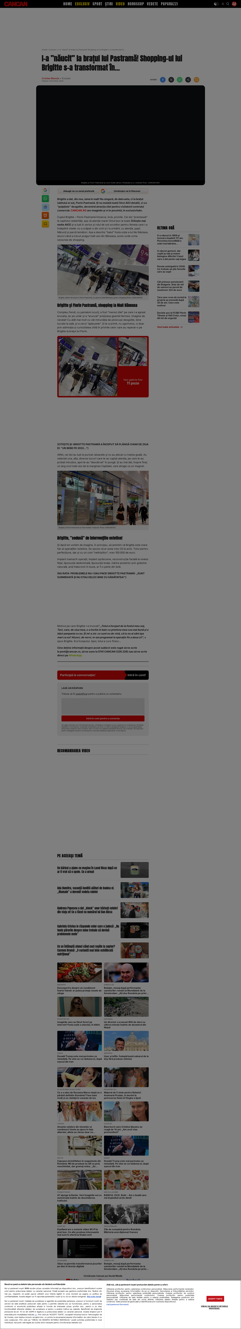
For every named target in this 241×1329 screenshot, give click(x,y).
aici (36, 1315)
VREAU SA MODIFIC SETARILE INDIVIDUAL (214, 1307)
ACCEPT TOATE (215, 1299)
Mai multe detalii (94, 1297)
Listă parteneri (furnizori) (118, 1304)
